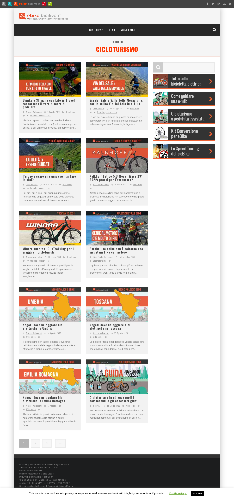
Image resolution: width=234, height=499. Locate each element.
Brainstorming (99, 260)
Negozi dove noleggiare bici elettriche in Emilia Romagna (44, 399)
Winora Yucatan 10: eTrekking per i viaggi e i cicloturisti (48, 250)
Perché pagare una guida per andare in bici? (49, 178)
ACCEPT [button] (197, 493)
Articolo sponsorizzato (40, 115)
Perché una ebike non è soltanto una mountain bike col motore (116, 250)
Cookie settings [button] (178, 493)
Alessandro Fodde (101, 184)
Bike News (96, 30)
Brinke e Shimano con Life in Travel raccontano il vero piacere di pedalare (49, 103)
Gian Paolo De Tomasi (103, 257)
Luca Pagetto (98, 108)
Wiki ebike (128, 30)
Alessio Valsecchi (34, 112)
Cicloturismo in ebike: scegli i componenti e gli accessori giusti (114, 399)
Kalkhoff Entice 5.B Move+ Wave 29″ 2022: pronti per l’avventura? (116, 178)
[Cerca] (215, 30)
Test (112, 30)
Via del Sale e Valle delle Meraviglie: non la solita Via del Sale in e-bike (116, 102)
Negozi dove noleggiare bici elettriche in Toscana (110, 326)
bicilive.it (97, 405)
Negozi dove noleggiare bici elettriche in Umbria (43, 326)
